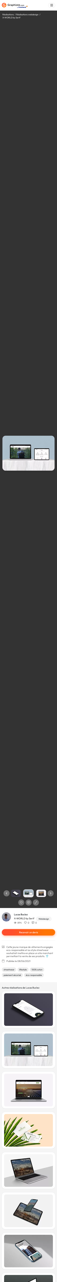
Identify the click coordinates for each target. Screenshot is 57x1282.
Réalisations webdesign (27, 14)
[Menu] (51, 5)
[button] (6, 893)
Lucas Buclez (21, 914)
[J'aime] (21, 902)
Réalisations (8, 14)
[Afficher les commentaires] (29, 902)
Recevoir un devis (28, 932)
